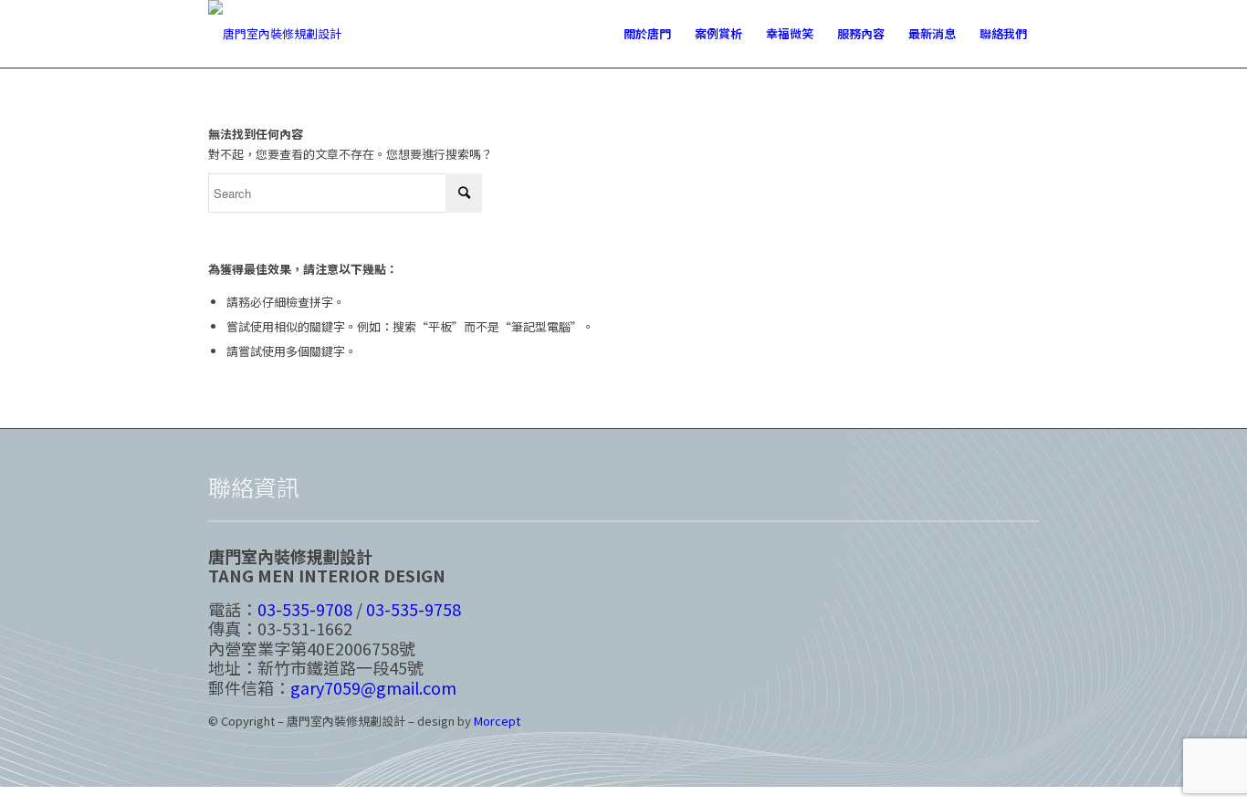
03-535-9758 (413, 609)
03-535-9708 (304, 609)
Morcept (497, 720)
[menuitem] (647, 34)
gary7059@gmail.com (373, 687)
